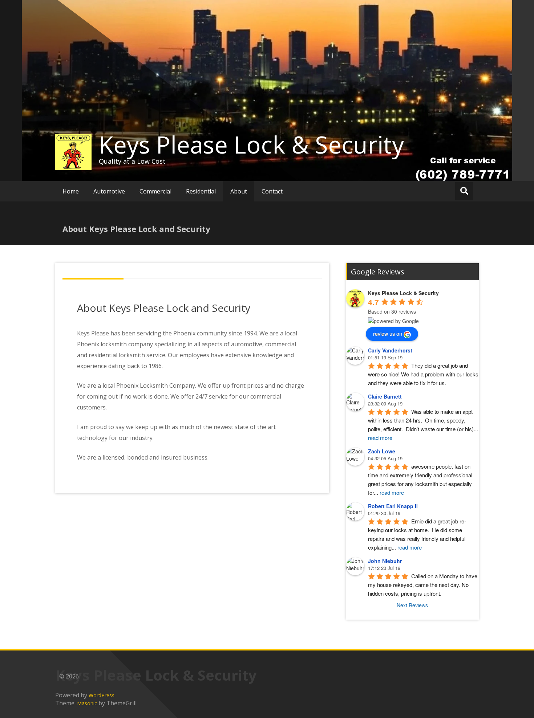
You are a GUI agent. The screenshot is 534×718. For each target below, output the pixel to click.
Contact (272, 191)
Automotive (109, 191)
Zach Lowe (381, 451)
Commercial (155, 191)
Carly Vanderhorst (390, 350)
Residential (201, 191)
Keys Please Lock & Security (251, 144)
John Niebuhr (385, 560)
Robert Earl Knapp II (393, 506)
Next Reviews (412, 605)
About (238, 191)
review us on (387, 333)
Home (70, 191)
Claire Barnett (385, 396)
